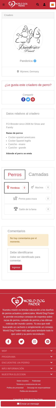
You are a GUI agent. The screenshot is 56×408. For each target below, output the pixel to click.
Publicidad (36, 381)
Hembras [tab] (17, 187)
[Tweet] (28, 99)
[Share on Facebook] (23, 99)
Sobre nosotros (23, 381)
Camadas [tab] (38, 174)
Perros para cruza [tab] (33, 198)
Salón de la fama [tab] (34, 209)
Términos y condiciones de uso (28, 384)
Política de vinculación (28, 391)
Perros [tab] (15, 174)
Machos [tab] (42, 187)
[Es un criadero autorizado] (34, 60)
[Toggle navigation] (3, 5)
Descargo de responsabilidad (38, 388)
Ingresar (16, 267)
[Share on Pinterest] (33, 99)
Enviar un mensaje (29, 404)
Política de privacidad (15, 388)
